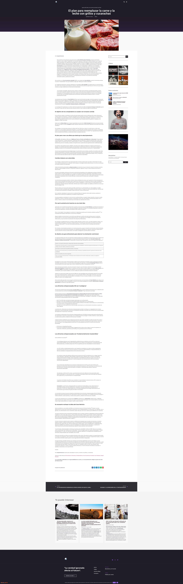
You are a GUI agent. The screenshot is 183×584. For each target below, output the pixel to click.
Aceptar (114, 582)
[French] (3, 582)
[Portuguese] (6, 582)
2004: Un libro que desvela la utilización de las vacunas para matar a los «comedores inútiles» (116, 522)
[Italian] (5, 582)
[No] (180, 583)
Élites (87, 7)
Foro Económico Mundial (93, 7)
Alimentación (68, 455)
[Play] (118, 119)
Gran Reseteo (97, 455)
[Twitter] (118, 560)
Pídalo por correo (109, 574)
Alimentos (73, 455)
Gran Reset (99, 7)
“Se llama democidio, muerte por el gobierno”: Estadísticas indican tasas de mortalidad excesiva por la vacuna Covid (66, 522)
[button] (92, 467)
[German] (4, 582)
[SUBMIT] (125, 162)
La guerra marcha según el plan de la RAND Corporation (120, 93)
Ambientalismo (79, 455)
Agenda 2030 (84, 7)
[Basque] (1, 582)
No (117, 582)
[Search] (127, 56)
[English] (2, 582)
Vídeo (113, 143)
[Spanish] (7, 582)
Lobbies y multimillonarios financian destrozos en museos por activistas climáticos (119, 102)
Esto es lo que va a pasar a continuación (120, 97)
